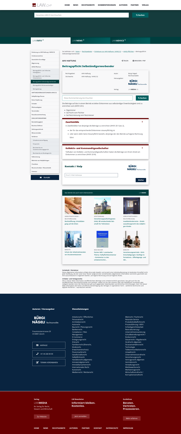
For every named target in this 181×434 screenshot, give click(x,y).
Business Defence (37, 125)
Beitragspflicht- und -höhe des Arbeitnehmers (41, 77)
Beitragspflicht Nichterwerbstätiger (43, 85)
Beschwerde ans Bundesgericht (42, 153)
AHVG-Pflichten (36, 67)
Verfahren (35, 136)
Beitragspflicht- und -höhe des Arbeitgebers (41, 71)
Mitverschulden (36, 133)
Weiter (141, 180)
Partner (135, 5)
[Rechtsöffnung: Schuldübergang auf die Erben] (77, 205)
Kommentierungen (107, 5)
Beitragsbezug (37, 89)
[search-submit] (140, 15)
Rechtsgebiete (88, 5)
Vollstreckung (36, 157)
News (75, 5)
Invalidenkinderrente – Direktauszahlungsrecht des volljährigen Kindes (134, 223)
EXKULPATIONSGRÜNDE (39, 118)
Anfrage (42, 345)
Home (67, 5)
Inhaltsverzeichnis (37, 56)
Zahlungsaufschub (37, 129)
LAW (142, 193)
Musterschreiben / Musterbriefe (41, 168)
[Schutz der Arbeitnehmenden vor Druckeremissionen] (77, 239)
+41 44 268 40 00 (45, 354)
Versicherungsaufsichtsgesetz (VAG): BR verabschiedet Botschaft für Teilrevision (104, 221)
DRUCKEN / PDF (139, 61)
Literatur (34, 171)
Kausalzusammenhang (39, 114)
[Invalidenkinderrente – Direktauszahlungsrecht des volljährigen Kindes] (135, 205)
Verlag (145, 5)
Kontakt (46, 177)
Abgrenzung (35, 63)
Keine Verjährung (37, 100)
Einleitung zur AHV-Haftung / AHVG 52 (43, 52)
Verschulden (35, 111)
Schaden (34, 103)
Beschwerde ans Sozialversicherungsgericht (41, 148)
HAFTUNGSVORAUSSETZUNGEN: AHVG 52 (44, 93)
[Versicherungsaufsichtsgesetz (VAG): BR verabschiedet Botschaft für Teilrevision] (106, 205)
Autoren (123, 5)
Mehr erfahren (132, 418)
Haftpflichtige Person (38, 96)
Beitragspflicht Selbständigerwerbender (44, 82)
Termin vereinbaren (48, 362)
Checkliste (35, 164)
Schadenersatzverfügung (40, 140)
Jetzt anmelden (81, 416)
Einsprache (36, 144)
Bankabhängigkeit (37, 122)
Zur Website (42, 416)
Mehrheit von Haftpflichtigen (40, 160)
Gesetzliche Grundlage (38, 59)
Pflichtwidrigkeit (36, 107)
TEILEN (125, 61)
